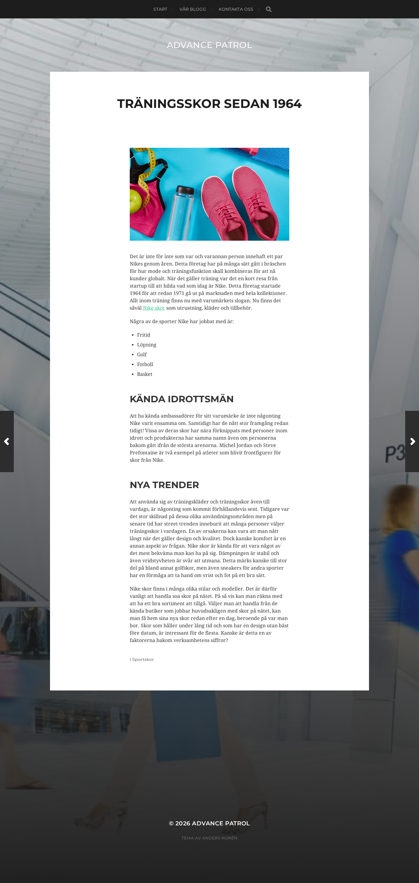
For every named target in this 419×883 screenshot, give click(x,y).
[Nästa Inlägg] (412, 441)
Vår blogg (192, 9)
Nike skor (154, 308)
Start (160, 9)
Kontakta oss (236, 9)
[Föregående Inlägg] (7, 441)
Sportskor (143, 659)
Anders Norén (219, 837)
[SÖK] (269, 9)
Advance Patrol (209, 45)
